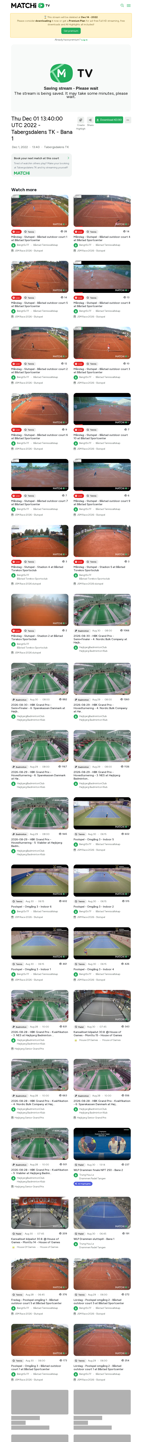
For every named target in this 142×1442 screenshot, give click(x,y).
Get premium (71, 30)
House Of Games (88, 1026)
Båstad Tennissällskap (45, 231)
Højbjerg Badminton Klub (93, 637)
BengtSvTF (23, 231)
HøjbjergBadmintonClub (93, 633)
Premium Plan (77, 20)
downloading (43, 20)
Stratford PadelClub (28, 1426)
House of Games (111, 1026)
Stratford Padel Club (28, 1430)
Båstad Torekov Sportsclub (32, 565)
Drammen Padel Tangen (92, 1165)
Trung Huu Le (86, 1161)
